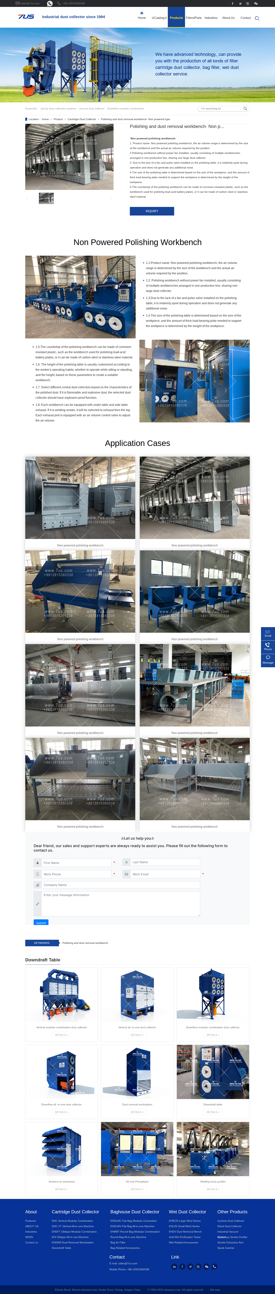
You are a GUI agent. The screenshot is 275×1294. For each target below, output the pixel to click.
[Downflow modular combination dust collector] (213, 995)
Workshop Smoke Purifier (232, 1237)
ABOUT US (32, 1226)
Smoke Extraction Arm (230, 1242)
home (46, 119)
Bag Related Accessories (125, 1247)
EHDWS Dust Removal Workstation (73, 1242)
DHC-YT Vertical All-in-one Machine (73, 1226)
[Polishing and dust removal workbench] (26, 17)
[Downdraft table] (213, 1072)
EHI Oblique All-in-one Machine (70, 1237)
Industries (31, 1231)
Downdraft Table (61, 1247)
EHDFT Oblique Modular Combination (74, 1231)
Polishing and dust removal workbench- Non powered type (135, 119)
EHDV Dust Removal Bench (185, 1231)
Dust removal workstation (137, 1104)
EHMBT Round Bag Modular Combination (135, 1231)
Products (30, 1220)
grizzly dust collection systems (58, 108)
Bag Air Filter (118, 1242)
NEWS (29, 1237)
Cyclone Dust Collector (230, 1220)
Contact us (31, 1242)
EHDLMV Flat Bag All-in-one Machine (132, 1226)
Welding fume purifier (213, 1181)
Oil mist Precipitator (137, 1181)
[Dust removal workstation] (137, 1072)
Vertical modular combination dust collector (61, 1027)
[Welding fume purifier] (213, 1149)
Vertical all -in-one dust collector (137, 1027)
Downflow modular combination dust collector (213, 1027)
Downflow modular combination (125, 108)
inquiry (152, 211)
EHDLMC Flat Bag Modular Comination (133, 1220)
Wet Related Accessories (183, 1242)
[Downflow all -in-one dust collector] (61, 1072)
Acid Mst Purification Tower (185, 1237)
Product (59, 119)
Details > (61, 1034)
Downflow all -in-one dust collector (61, 1104)
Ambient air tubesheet (62, 1181)
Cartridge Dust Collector (82, 119)
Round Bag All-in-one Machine (128, 1237)
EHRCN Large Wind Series (185, 1220)
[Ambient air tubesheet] (61, 1149)
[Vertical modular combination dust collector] (61, 995)
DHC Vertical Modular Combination (72, 1220)
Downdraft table (213, 1104)
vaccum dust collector (92, 108)
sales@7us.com (127, 1263)
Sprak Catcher (225, 1247)
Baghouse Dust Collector (134, 1211)
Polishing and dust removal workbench (85, 942)
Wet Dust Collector (187, 1211)
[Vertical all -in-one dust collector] (137, 995)
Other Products (232, 1211)
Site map (215, 1289)
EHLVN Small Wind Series (184, 1226)
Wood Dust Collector (229, 1226)
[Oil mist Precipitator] (137, 1149)
